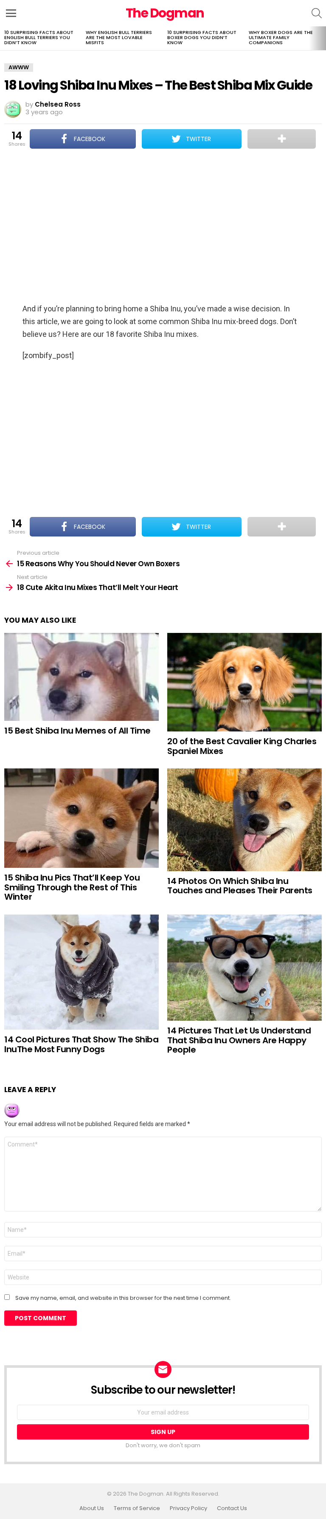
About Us (91, 1508)
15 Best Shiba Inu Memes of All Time (77, 731)
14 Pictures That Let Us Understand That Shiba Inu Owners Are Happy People (239, 1040)
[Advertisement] (163, 226)
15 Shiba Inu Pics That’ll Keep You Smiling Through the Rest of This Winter (72, 887)
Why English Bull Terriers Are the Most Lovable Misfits (119, 37)
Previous (4, 38)
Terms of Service (137, 1508)
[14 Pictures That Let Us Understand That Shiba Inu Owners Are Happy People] (244, 968)
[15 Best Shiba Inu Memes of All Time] (81, 677)
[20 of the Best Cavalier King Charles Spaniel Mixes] (244, 682)
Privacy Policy (188, 1508)
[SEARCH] (317, 13)
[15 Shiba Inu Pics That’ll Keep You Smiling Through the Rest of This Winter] (81, 818)
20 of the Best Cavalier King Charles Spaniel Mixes (241, 746)
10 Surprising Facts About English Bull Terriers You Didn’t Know (38, 37)
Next (322, 38)
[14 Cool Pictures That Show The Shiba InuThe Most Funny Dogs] (81, 972)
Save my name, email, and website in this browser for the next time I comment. (123, 1298)
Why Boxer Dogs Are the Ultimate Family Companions (281, 37)
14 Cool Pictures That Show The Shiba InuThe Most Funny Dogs (81, 1044)
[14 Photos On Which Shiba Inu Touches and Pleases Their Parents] (244, 819)
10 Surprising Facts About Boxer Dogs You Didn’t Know (201, 37)
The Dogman (165, 13)
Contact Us (232, 1508)
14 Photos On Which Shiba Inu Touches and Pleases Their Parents (239, 886)
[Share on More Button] (281, 139)
